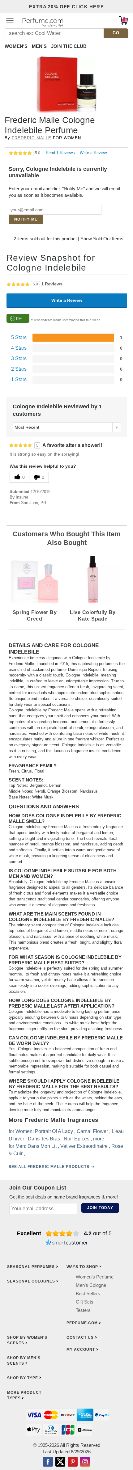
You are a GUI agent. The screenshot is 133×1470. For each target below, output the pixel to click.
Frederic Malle (31, 138)
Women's (16, 46)
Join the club (69, 46)
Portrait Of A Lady (54, 1131)
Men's (39, 46)
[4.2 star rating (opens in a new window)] (62, 1233)
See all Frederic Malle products (49, 1167)
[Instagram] (85, 1462)
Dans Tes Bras (44, 1138)
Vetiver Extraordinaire (84, 1146)
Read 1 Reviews (61, 152)
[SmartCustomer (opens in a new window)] (66, 1243)
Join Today (100, 1208)
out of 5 (98, 1233)
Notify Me (25, 219)
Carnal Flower (92, 1131)
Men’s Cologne (91, 1284)
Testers (83, 1309)
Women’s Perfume (95, 1276)
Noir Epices (76, 1138)
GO (116, 33)
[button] (10, 20)
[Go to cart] (123, 20)
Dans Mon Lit (42, 1146)
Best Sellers (88, 1293)
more (98, 1138)
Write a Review (93, 152)
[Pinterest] (73, 1462)
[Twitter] (60, 1462)
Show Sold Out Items (101, 238)
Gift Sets (84, 1301)
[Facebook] (48, 1462)
